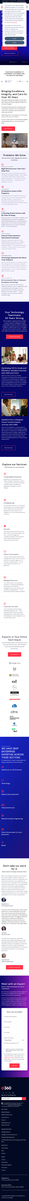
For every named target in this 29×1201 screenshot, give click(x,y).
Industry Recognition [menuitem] (7, 1165)
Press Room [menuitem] (4, 1167)
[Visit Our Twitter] (6, 1092)
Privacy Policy (14, 22)
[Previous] (2, 81)
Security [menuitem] (4, 1120)
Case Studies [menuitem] (5, 1148)
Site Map (11, 1197)
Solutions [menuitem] (4, 1109)
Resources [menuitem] (4, 1145)
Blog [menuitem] (3, 1150)
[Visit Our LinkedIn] (9, 1092)
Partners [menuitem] (4, 1153)
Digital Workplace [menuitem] (6, 1112)
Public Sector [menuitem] (5, 1125)
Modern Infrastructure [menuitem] (7, 1114)
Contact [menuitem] (4, 1170)
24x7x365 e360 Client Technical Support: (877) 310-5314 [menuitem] (14, 1140)
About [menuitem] (3, 1157)
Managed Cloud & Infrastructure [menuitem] (9, 1134)
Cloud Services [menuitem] (5, 1117)
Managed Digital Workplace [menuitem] (8, 1137)
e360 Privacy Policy (9, 1057)
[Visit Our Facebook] (3, 1092)
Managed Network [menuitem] (6, 1132)
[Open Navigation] (26, 7)
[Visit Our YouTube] (13, 1092)
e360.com (21, 1195)
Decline (14, 42)
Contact (11, 2)
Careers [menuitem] (3, 1159)
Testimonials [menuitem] (5, 1162)
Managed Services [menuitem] (6, 1122)
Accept (14, 38)
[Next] (27, 81)
